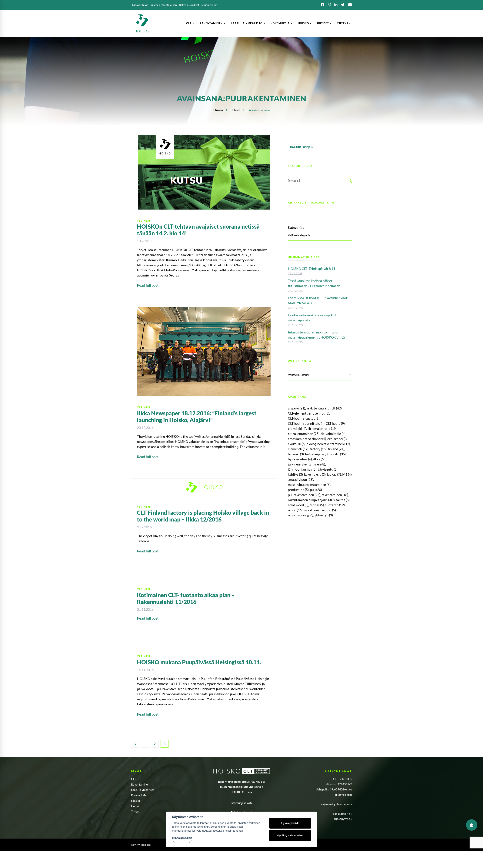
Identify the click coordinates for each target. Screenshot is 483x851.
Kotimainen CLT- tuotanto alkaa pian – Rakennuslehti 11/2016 (186, 598)
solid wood (298, 505)
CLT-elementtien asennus (308, 413)
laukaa (334, 474)
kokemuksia (315, 474)
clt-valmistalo (333, 434)
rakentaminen (334, 495)
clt (337, 408)
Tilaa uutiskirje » (341, 813)
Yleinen (143, 220)
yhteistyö (324, 515)
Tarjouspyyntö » (342, 818)
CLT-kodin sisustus (303, 418)
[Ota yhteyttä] (471, 825)
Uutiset (235, 110)
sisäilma (341, 500)
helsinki (296, 454)
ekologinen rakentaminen (328, 444)
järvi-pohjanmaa (302, 469)
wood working (300, 515)
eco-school (337, 439)
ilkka (319, 459)
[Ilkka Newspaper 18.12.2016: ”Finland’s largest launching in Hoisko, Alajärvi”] (204, 310)
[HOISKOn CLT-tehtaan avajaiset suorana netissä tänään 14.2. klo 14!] (204, 138)
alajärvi (296, 408)
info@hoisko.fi (343, 794)
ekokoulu (296, 444)
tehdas (317, 505)
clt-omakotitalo (322, 428)
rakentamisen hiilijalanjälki (310, 500)
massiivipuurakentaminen (309, 484)
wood (295, 510)
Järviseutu (328, 469)
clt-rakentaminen (303, 434)
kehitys (295, 474)
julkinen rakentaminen (306, 464)
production (298, 490)
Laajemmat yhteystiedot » (335, 804)
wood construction (320, 510)
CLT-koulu (335, 423)
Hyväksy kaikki (290, 823)
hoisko (338, 454)
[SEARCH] (350, 180)
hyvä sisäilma (300, 459)
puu (316, 490)
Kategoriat (296, 227)
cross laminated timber (307, 439)
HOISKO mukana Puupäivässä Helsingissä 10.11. (199, 662)
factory (318, 449)
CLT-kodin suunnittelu (306, 423)
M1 (347, 474)
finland (336, 449)
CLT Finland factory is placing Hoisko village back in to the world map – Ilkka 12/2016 (203, 516)
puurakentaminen (304, 495)
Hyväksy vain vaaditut (290, 835)
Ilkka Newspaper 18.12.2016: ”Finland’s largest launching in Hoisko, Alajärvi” (196, 416)
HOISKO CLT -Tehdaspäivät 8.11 (311, 269)
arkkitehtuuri (318, 408)
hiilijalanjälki (316, 454)
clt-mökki (297, 428)
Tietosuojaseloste (241, 803)
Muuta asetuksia (182, 837)
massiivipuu (301, 479)
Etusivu (218, 110)
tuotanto (335, 505)
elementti (298, 449)
